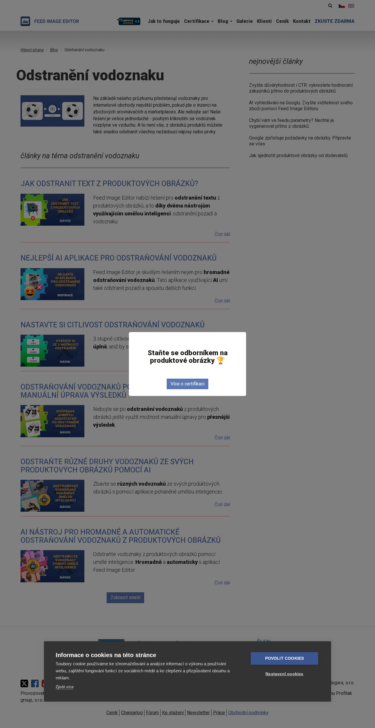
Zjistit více (65, 687)
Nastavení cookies (284, 674)
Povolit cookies (284, 658)
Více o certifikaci (187, 384)
